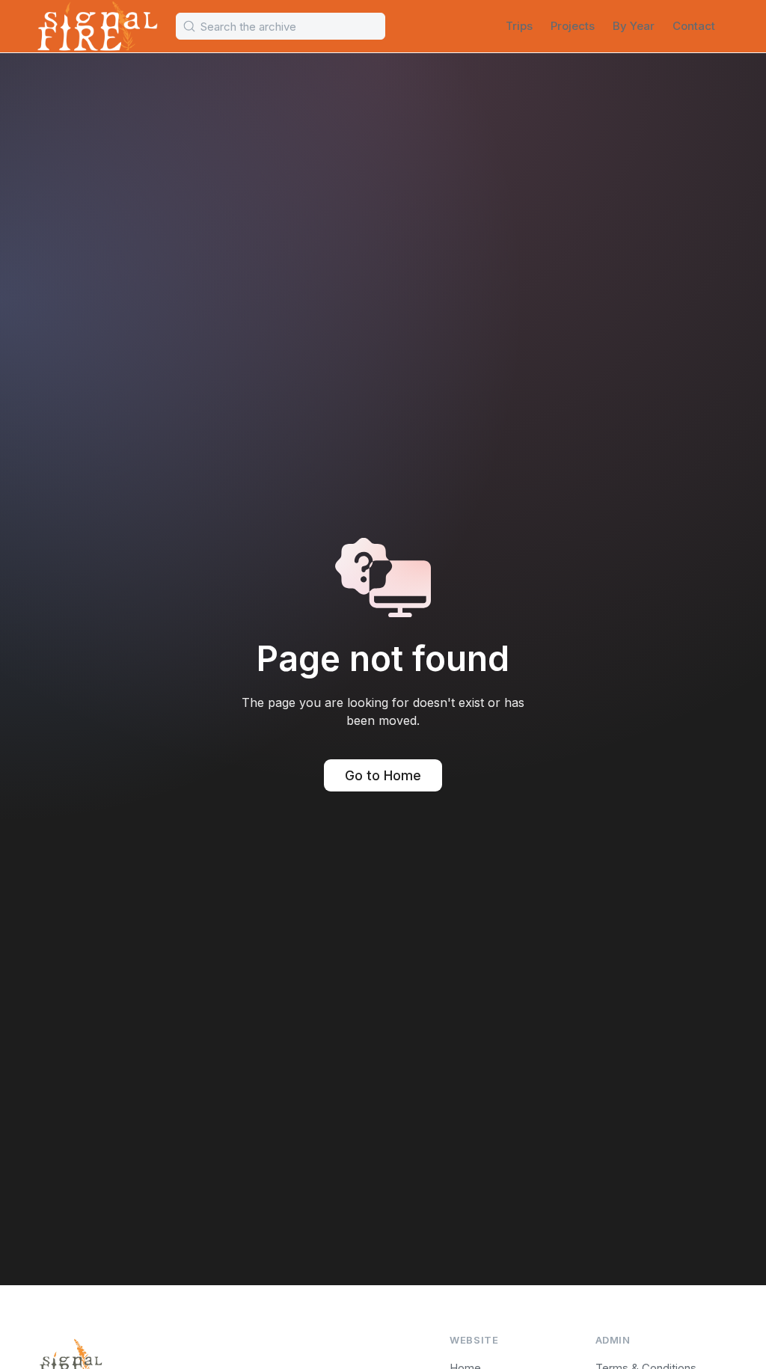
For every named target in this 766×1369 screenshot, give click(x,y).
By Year (634, 26)
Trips (519, 26)
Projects (573, 26)
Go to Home (383, 775)
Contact (693, 26)
